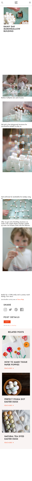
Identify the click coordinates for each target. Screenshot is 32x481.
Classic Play (20, 299)
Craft (7, 321)
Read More (8, 368)
